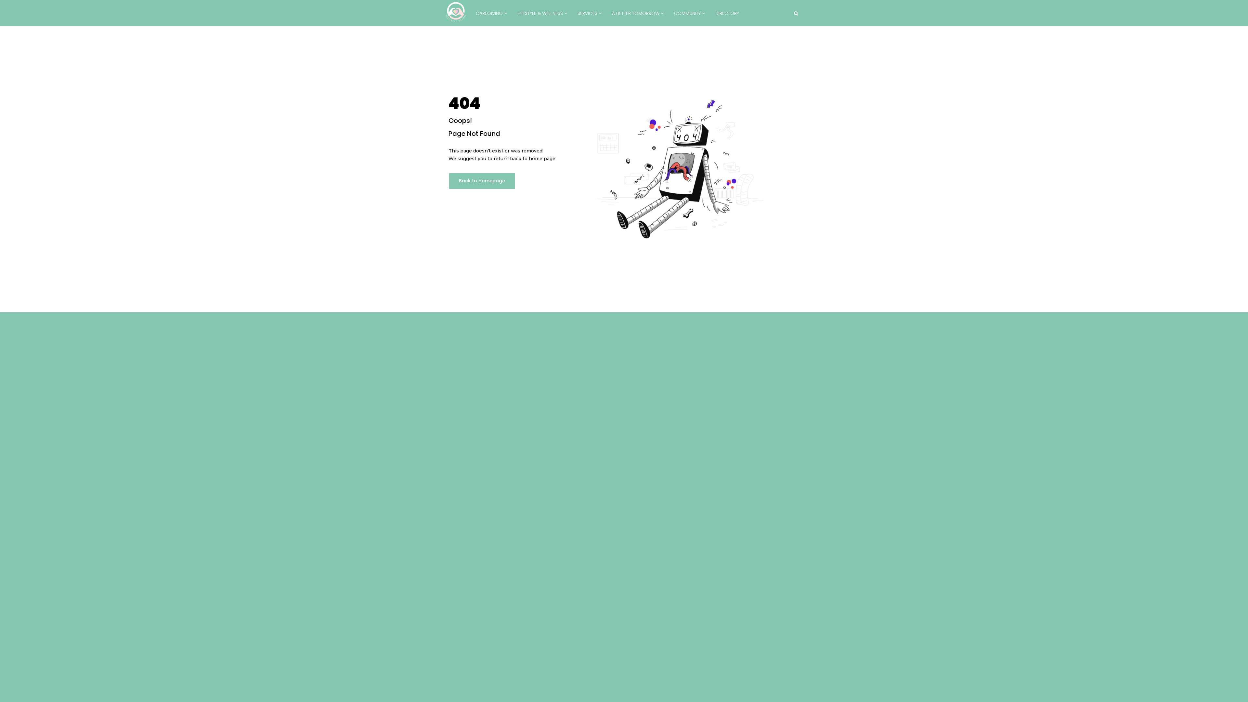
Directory (727, 13)
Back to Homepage (482, 180)
